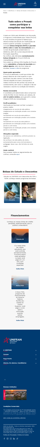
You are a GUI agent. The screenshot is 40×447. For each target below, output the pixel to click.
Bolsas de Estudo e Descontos (25, 10)
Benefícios (11, 10)
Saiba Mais (20, 269)
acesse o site (14, 68)
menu (5, 4)
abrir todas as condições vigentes (14, 418)
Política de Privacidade (10, 435)
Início (4, 10)
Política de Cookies (23, 435)
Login (35, 5)
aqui (17, 154)
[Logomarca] (19, 4)
